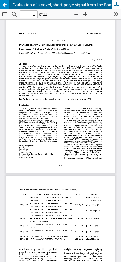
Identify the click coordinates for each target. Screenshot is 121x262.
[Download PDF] (116, 4)
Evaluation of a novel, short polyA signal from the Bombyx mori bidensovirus (66, 4)
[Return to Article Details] (4, 4)
